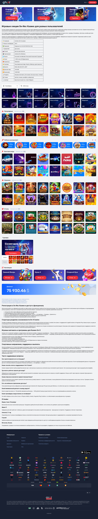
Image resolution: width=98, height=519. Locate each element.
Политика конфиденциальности (47, 440)
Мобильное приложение (27, 443)
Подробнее (75, 18)
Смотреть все (18, 111)
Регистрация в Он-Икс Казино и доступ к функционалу (15, 299)
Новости (23, 437)
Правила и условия (43, 437)
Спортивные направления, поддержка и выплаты (14, 302)
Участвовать (13, 253)
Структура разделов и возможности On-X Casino (14, 300)
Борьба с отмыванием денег (64, 440)
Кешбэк (23, 440)
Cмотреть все (20, 151)
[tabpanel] (17, 14)
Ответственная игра (62, 437)
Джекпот (9, 443)
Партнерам (9, 446)
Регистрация (92, 2)
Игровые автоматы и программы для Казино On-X (14, 301)
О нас (8, 437)
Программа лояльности (13, 440)
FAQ (22, 446)
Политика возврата (43, 443)
